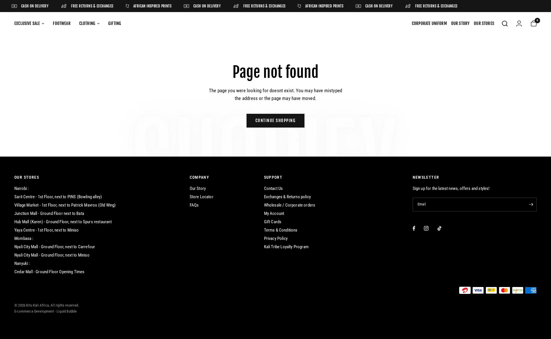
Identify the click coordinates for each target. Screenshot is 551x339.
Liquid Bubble (67, 311)
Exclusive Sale (27, 23)
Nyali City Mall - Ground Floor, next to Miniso (52, 255)
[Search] (505, 23)
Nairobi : (21, 188)
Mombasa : (24, 238)
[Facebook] (414, 228)
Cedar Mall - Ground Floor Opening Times (49, 271)
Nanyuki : (22, 263)
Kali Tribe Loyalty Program (286, 246)
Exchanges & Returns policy (287, 196)
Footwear (61, 23)
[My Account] (519, 23)
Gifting (114, 23)
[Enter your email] (531, 204)
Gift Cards (273, 221)
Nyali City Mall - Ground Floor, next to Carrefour (54, 246)
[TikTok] (439, 228)
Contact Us (273, 188)
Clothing (87, 23)
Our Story (198, 188)
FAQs (194, 205)
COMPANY (199, 177)
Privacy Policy (276, 238)
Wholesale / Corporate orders (289, 205)
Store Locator (202, 196)
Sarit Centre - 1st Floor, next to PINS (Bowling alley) (58, 196)
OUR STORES (26, 177)
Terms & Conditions (281, 230)
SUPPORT (273, 177)
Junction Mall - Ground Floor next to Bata (49, 213)
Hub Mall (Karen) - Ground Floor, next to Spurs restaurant (63, 221)
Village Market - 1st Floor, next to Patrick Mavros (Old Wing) (65, 205)
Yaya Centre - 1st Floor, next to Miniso (46, 230)
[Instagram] (426, 228)
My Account (274, 213)
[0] (531, 23)
